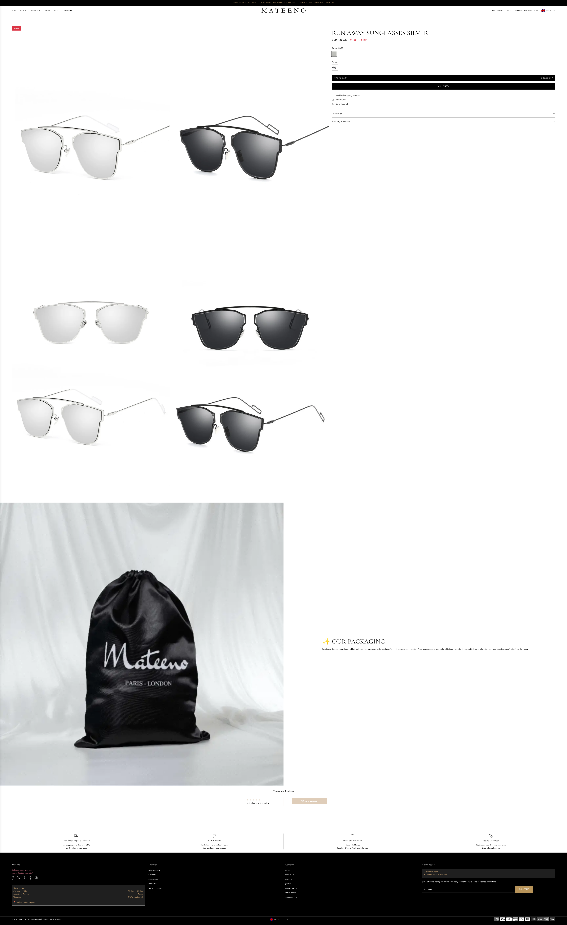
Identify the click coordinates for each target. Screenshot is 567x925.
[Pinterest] (30, 878)
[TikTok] (36, 878)
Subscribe (524, 889)
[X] (18, 878)
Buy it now (443, 86)
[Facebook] (12, 878)
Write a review (309, 801)
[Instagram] (24, 878)
